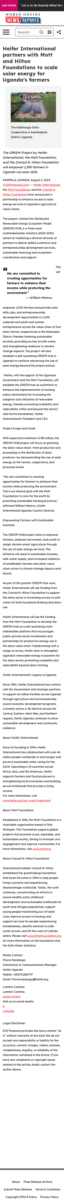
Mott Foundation (19, 189)
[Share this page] (58, 32)
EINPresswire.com (16, 185)
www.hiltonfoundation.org (44, 936)
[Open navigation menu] (6, 32)
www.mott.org (42, 849)
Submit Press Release (18, 1189)
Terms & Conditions (47, 1189)
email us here (11, 996)
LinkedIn (9, 1011)
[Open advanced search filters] (49, 32)
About (16, 1181)
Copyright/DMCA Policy (21, 1197)
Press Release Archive (37, 1181)
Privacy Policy (49, 1197)
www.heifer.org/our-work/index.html (27, 800)
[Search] (41, 32)
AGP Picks (9, 5)
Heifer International (46, 185)
